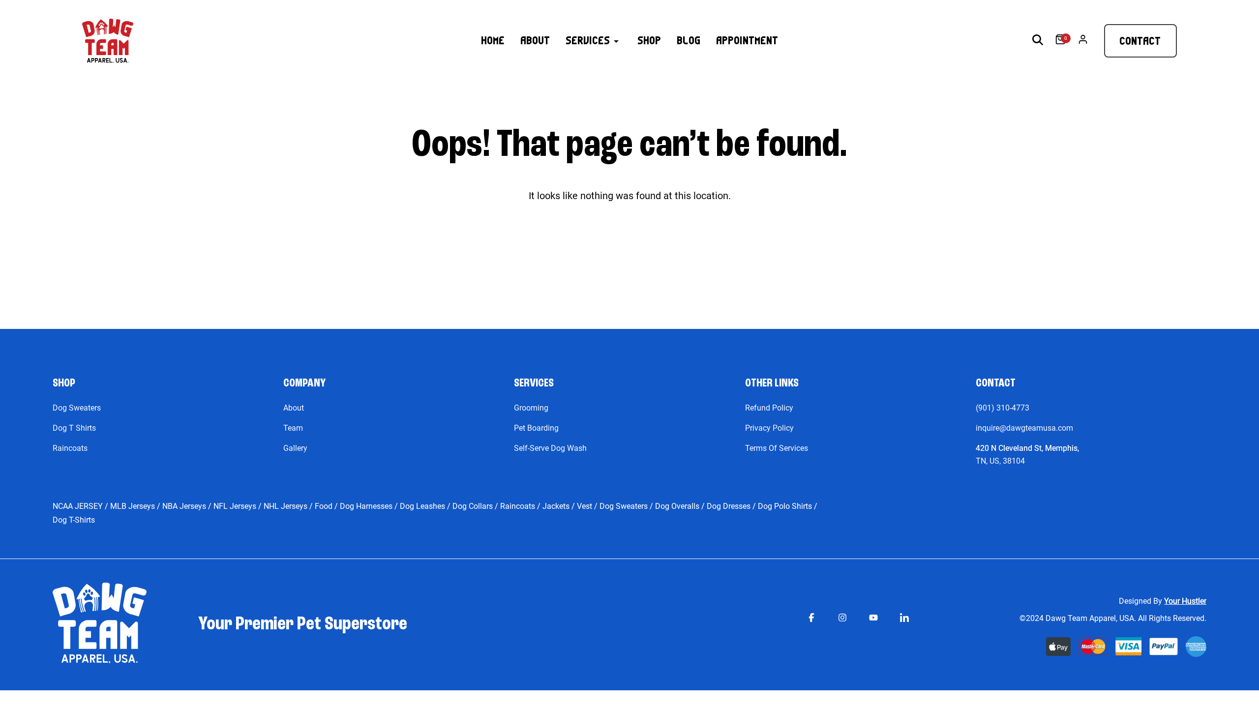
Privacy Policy (769, 428)
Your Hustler (1185, 601)
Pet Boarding (536, 428)
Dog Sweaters (77, 408)
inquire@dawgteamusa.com (1024, 428)
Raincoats (70, 448)
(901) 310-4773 (1002, 408)
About (293, 408)
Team (293, 428)
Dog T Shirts (74, 428)
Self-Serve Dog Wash (550, 448)
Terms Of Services (776, 448)
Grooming (531, 408)
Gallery (295, 448)
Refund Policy (769, 408)
